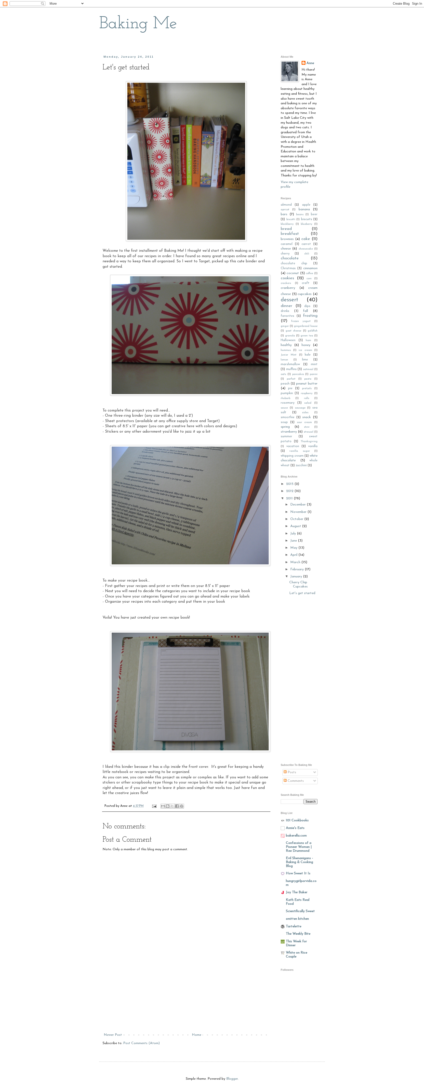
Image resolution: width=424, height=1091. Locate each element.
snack (306, 417)
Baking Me (138, 24)
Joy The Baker (296, 892)
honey (306, 345)
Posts (291, 772)
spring (285, 427)
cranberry (288, 288)
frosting (310, 316)
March (295, 562)
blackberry (287, 224)
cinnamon (310, 268)
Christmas (288, 268)
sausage (300, 408)
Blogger (232, 1079)
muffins (291, 369)
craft (305, 283)
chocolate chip (294, 263)
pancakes (298, 374)
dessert (289, 300)
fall (305, 311)
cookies (287, 278)
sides (305, 412)
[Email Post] (154, 806)
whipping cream (292, 455)
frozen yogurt (301, 321)
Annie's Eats (295, 828)
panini (314, 374)
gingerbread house (306, 326)
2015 (290, 484)
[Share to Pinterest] (181, 806)
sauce (284, 408)
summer (286, 436)
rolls (306, 398)
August (296, 526)
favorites (287, 316)
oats (283, 374)
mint (314, 364)
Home (196, 1035)
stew (307, 427)
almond (286, 204)
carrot (306, 244)
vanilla (313, 446)
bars (284, 214)
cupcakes (305, 294)
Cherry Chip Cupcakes (298, 584)
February (297, 569)
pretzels (307, 388)
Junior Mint (288, 355)
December (298, 504)
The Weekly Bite (298, 934)
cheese (286, 249)
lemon (284, 360)
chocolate (290, 258)
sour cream (304, 422)
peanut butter (307, 384)
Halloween (288, 340)
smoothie (287, 417)
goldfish (313, 331)
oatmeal (308, 369)
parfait (291, 379)
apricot (285, 209)
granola (290, 335)
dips (307, 306)
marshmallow (290, 364)
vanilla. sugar (299, 451)
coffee (309, 273)
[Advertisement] (186, 995)
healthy (286, 345)
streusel (308, 432)
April (294, 555)
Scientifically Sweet (300, 911)
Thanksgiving (309, 441)
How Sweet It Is (298, 873)
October (297, 519)
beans (300, 214)
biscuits (306, 219)
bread (286, 229)
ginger (285, 326)
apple (306, 204)
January (296, 576)
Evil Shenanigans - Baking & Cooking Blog (299, 862)
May (294, 548)
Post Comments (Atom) (141, 1043)
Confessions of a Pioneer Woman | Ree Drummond (299, 847)
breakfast (290, 234)
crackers (286, 283)
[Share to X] (172, 806)
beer (314, 214)
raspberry (307, 393)
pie (290, 388)
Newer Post (113, 1035)
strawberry (289, 432)
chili (306, 254)
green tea (307, 335)
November (298, 512)
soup (284, 422)
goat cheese (294, 331)
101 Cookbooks (297, 820)
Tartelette (293, 926)
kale (308, 354)
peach (285, 383)
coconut (293, 273)
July (293, 533)
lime (305, 359)
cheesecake (306, 249)
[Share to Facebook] (176, 806)
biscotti (290, 219)
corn (309, 278)
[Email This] (162, 806)
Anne (310, 63)
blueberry (306, 224)
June (294, 541)
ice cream (305, 350)
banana (304, 209)
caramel (286, 244)
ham (308, 340)
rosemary (287, 402)
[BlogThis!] (167, 806)
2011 (290, 498)
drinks (285, 311)
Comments (295, 781)
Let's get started (302, 593)
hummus (286, 350)
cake (305, 239)
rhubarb (285, 398)
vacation (292, 446)
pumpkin (287, 393)
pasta (307, 379)
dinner (286, 306)
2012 (290, 491)
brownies (287, 239)
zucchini (301, 465)
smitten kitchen (297, 919)
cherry (285, 253)
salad (307, 403)
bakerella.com (296, 836)
